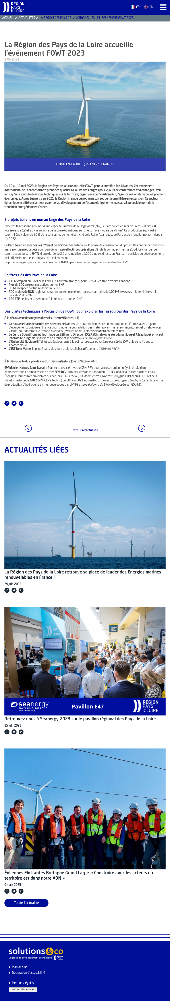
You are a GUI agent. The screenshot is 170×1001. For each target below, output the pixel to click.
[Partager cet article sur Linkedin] (21, 403)
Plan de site (19, 967)
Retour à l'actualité (85, 430)
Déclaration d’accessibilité (28, 973)
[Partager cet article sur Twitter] (13, 403)
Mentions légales (23, 983)
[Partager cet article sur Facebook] (6, 403)
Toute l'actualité (26, 903)
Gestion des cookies (23, 989)
